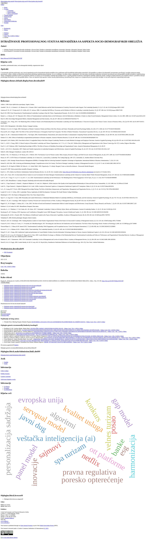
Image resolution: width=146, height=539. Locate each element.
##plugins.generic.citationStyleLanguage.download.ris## (19, 306)
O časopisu (10, 10)
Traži (2, 25)
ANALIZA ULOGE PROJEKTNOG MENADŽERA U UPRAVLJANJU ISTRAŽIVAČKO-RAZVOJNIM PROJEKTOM (54, 340)
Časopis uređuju (8, 15)
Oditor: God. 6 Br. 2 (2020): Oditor (109, 330)
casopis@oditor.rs (9, 518)
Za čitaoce (7, 386)
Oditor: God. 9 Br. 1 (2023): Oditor (128, 339)
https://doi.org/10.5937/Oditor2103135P (11, 58)
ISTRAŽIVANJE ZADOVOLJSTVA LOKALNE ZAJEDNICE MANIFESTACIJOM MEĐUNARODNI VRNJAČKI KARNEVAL (70, 331)
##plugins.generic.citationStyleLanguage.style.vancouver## (20, 299)
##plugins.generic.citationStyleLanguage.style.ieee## (18, 294)
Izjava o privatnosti (12, 13)
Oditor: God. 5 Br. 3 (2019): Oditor (98, 340)
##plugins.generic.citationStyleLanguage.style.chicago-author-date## (22, 291)
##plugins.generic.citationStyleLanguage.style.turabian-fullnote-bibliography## (25, 297)
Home (5, 7)
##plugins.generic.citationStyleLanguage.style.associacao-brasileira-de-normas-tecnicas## (28, 290)
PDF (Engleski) (8, 252)
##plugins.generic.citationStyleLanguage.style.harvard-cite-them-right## (23, 293)
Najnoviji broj (7, 16)
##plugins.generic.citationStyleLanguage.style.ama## (18, 300)
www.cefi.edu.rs (5, 522)
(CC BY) (46, 528)
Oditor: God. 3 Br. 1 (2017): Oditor (95, 322)
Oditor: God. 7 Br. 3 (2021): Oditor (82, 342)
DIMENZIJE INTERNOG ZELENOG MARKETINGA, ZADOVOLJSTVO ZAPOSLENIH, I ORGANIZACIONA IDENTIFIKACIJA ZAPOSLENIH (75, 339)
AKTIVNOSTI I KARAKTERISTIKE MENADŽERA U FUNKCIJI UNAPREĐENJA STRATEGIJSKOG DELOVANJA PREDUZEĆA (82, 337)
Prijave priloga (11, 12)
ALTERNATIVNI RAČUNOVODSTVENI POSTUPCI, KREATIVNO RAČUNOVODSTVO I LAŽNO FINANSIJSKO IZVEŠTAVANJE (61, 330)
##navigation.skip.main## (7, 1)
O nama (6, 9)
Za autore (6, 388)
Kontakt (6, 22)
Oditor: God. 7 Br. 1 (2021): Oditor (73, 328)
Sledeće (16, 345)
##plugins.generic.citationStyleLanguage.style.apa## (18, 288)
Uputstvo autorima (6, 376)
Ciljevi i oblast (4, 371)
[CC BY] (7, 534)
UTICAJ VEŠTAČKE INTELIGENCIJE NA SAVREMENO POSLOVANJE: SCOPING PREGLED (75, 336)
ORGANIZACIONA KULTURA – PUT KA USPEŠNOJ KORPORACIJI (37, 334)
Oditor (2, 4)
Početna (6, 33)
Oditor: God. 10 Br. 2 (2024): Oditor (68, 334)
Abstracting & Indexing (10, 21)
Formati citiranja (5, 282)
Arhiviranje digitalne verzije (8, 379)
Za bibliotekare (8, 389)
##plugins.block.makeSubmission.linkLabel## (13, 355)
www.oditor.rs (4, 521)
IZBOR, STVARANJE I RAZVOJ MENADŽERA (58, 342)
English (6, 362)
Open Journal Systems (26, 525)
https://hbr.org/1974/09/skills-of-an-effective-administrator (78, 172)
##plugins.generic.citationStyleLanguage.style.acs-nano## (19, 287)
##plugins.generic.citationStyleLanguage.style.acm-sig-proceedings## (22, 285)
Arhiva (6, 18)
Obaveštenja (7, 19)
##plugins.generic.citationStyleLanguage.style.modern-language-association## (25, 296)
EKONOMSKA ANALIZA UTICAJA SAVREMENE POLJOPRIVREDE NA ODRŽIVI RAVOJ (58, 322)
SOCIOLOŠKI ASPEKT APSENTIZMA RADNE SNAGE (46, 328)
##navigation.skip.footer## (35, 1)
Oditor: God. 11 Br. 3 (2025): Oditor (114, 336)
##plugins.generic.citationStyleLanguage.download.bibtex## (20, 308)
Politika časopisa (5, 373)
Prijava (6, 30)
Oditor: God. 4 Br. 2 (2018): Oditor (62, 333)
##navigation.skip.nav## (21, 1)
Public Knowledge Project (47, 525)
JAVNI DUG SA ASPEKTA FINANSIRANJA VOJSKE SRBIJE (34, 333)
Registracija (7, 28)
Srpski (5, 363)
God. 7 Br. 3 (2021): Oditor (11, 36)
